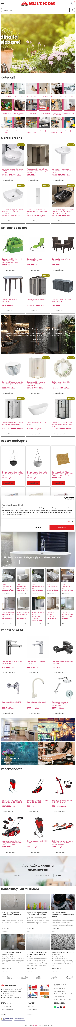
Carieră (30, 1012)
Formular (54, 977)
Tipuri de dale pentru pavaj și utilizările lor (63, 953)
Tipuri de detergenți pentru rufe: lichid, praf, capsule (37, 914)
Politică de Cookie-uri (7, 1009)
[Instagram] (61, 1007)
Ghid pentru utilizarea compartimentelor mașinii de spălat (63, 914)
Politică (38, 977)
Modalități (24, 977)
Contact (30, 1015)
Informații (69, 977)
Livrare (9, 977)
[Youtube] (64, 1007)
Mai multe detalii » (7, 928)
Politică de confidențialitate (8, 1012)
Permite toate (62, 527)
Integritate (3, 1015)
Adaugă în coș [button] (8, 180)
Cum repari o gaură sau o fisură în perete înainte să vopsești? (11, 914)
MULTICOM (35, 1025)
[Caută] (72, 10)
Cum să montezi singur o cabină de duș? (11, 953)
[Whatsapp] (55, 1007)
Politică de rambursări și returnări (63, 994)
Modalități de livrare (59, 988)
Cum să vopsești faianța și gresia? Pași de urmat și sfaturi (37, 954)
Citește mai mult (9, 270)
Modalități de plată (59, 991)
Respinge (38, 527)
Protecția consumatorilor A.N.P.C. (63, 999)
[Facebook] (58, 1007)
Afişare (68, 521)
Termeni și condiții (6, 1006)
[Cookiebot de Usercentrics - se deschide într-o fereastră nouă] (66, 498)
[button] (3, 44)
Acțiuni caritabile (32, 1009)
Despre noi (31, 1006)
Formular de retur (59, 996)
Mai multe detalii (38, 339)
